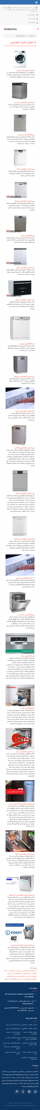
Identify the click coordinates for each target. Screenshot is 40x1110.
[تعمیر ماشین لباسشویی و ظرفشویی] (10, 28)
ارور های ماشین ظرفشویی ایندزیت (22, 945)
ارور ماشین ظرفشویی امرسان (24, 102)
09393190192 (32, 23)
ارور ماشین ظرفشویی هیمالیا (24, 201)
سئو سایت (20, 1103)
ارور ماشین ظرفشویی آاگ (25, 169)
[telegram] (23, 1092)
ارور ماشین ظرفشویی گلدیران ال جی (21, 804)
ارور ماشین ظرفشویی (15, 971)
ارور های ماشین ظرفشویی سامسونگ (21, 895)
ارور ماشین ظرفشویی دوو (25, 751)
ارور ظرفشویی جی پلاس (26, 134)
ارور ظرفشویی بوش (27, 708)
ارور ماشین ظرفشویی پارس (24, 411)
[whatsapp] (35, 1092)
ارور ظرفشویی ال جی (25, 979)
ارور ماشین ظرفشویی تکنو (25, 493)
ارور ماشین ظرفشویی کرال (25, 267)
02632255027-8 (31, 15)
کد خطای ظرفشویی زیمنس (25, 578)
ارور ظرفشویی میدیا (27, 235)
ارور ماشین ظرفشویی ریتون (24, 299)
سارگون (11, 1103)
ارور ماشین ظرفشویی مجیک (24, 854)
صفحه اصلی (31, 36)
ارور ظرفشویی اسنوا (27, 656)
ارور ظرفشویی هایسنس (26, 614)
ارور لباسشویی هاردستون (25, 70)
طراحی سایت (27, 1103)
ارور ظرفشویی (26, 973)
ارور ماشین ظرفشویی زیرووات (23, 376)
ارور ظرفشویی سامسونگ (11, 979)
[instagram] (17, 1092)
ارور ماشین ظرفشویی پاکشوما (24, 539)
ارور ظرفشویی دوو (20, 976)
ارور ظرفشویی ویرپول (26, 343)
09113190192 (32, 19)
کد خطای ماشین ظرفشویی (29, 971)
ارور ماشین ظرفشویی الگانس (24, 448)
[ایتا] (29, 1092)
